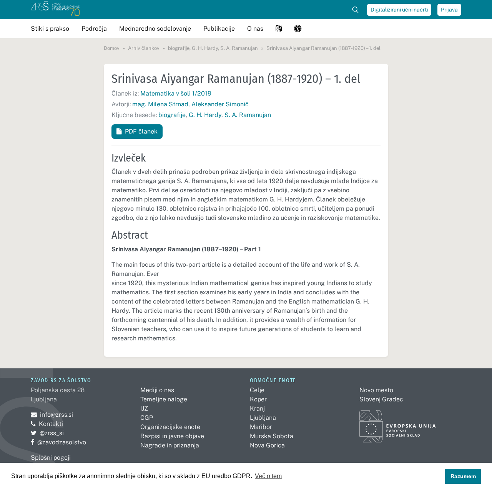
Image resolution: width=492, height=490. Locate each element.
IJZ (144, 408)
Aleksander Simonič (220, 104)
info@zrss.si (52, 414)
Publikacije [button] (219, 28)
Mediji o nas (157, 390)
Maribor (261, 427)
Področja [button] (94, 28)
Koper (258, 399)
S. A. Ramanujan (247, 115)
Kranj (257, 408)
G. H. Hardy (205, 115)
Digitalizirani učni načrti (399, 10)
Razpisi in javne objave (172, 436)
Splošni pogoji (51, 457)
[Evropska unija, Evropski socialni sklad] (397, 422)
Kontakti (51, 423)
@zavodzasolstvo (58, 442)
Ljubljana (263, 417)
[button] (279, 28)
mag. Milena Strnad (160, 104)
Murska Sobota (271, 436)
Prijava (449, 10)
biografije (172, 115)
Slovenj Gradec (381, 399)
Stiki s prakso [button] (50, 28)
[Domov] (55, 9)
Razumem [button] (463, 476)
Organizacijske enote (170, 427)
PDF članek (141, 131)
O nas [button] (255, 28)
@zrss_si (47, 433)
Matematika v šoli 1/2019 (175, 93)
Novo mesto (376, 390)
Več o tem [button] (268, 476)
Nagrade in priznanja (169, 445)
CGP (146, 417)
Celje (257, 390)
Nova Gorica (267, 445)
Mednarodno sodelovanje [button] (155, 28)
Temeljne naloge (163, 399)
